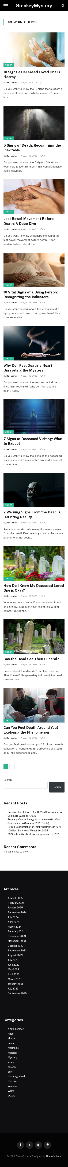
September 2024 (17, 912)
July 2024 (13, 917)
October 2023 (16, 945)
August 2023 (15, 955)
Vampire (12, 1086)
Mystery (12, 1057)
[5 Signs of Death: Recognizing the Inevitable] (34, 123)
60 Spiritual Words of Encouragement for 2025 (33, 834)
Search (8, 779)
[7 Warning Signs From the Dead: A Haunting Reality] (34, 490)
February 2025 (16, 902)
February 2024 (16, 931)
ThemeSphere (53, 1156)
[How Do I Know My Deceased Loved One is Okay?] (34, 563)
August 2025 (15, 898)
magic (11, 1043)
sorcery (12, 1067)
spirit (10, 1071)
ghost (9, 65)
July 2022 (13, 988)
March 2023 (14, 979)
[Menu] (5, 6)
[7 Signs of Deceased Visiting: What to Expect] (34, 416)
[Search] (63, 6)
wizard (11, 1095)
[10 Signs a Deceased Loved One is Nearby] (34, 49)
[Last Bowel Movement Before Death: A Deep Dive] (34, 196)
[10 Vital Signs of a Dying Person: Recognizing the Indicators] (34, 270)
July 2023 (13, 960)
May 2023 (13, 969)
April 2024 (14, 922)
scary (11, 1062)
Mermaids (13, 1047)
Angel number (16, 1029)
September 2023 (17, 950)
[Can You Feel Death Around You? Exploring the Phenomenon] (34, 705)
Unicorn (12, 1081)
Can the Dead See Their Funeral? (31, 659)
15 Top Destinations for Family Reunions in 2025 (34, 826)
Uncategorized (16, 1076)
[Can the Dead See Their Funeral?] (34, 636)
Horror (11, 1038)
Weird (11, 1090)
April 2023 (14, 974)
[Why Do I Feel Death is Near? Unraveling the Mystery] (34, 343)
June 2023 (13, 964)
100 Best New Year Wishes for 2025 (27, 830)
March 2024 (15, 926)
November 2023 (17, 940)
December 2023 (17, 936)
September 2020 (17, 993)
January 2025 (15, 907)
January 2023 (15, 983)
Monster (12, 1052)
